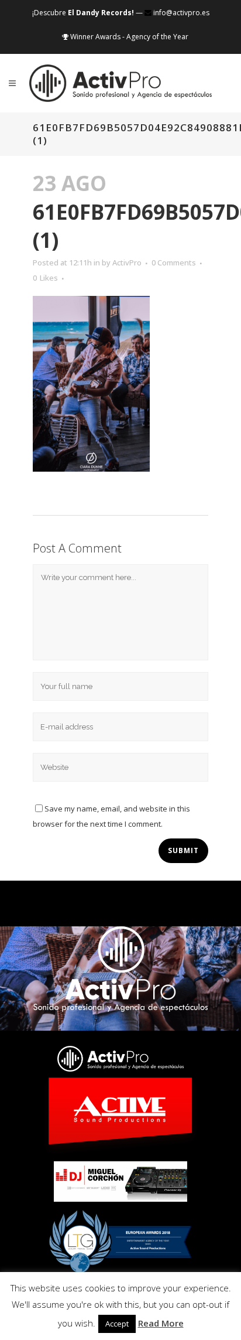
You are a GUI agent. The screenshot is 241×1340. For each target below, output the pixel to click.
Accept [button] (117, 1323)
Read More (161, 1323)
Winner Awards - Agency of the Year (128, 37)
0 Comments (174, 262)
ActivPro (127, 262)
